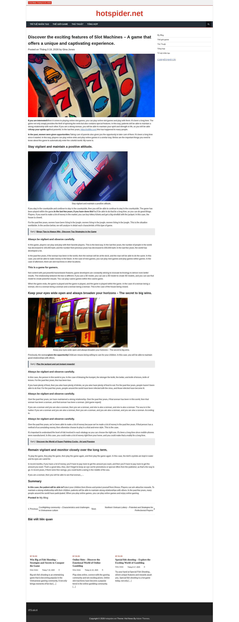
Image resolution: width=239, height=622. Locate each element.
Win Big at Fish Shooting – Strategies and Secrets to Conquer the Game (47, 562)
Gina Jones (68, 49)
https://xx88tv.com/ (89, 129)
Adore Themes (142, 619)
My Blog (43, 497)
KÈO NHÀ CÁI (169, 60)
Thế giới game (60, 24)
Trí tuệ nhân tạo (39, 24)
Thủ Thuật (77, 24)
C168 (159, 60)
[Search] (208, 24)
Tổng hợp (92, 24)
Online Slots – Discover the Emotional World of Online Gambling (86, 562)
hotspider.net (119, 13)
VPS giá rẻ (33, 610)
